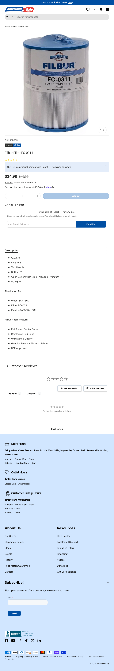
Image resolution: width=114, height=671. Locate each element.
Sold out (76, 196)
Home (7, 27)
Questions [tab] (32, 393)
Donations (62, 565)
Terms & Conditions (96, 656)
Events (8, 553)
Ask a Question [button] (71, 388)
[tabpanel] (57, 303)
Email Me (90, 224)
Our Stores (10, 536)
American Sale (103, 664)
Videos (61, 559)
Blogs (8, 548)
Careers (9, 571)
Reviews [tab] (12, 393)
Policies (8, 656)
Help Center (63, 536)
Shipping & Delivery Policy (27, 656)
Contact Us (9, 659)
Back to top (57, 429)
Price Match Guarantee (17, 565)
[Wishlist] (88, 9)
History (9, 559)
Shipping (9, 182)
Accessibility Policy (75, 656)
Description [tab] (11, 250)
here (70, 2)
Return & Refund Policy (52, 656)
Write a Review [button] (97, 388)
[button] (101, 9)
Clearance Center (14, 542)
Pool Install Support (67, 542)
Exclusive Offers (65, 548)
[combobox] (57, 17)
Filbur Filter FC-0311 (20, 27)
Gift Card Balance (66, 571)
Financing (62, 553)
